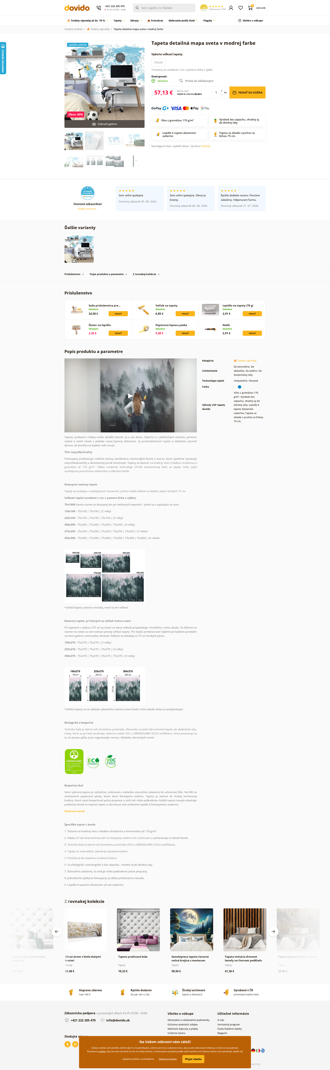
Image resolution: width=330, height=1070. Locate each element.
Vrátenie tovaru (176, 1033)
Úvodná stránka (73, 29)
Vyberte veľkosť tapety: (167, 54)
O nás (220, 1020)
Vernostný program (228, 1024)
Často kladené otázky (229, 1028)
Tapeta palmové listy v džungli (298, 956)
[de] (253, 1050)
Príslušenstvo (72, 274)
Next (139, 83)
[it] (258, 1050)
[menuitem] (87, 20)
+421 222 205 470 (83, 1020)
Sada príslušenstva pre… (104, 305)
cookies (102, 1051)
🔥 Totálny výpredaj (98, 29)
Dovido (206, 146)
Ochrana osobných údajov (183, 1024)
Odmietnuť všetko (168, 1058)
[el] (263, 1050)
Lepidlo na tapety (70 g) (238, 305)
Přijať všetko (193, 1059)
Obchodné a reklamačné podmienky (189, 1020)
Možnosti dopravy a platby (183, 1028)
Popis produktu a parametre (107, 274)
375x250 (158, 62)
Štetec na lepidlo (100, 325)
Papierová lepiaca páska (171, 325)
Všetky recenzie (87, 208)
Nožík (226, 325)
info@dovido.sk (117, 1020)
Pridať (118, 313)
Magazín (222, 1033)
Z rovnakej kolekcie (144, 274)
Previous (57, 931)
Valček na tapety (167, 305)
